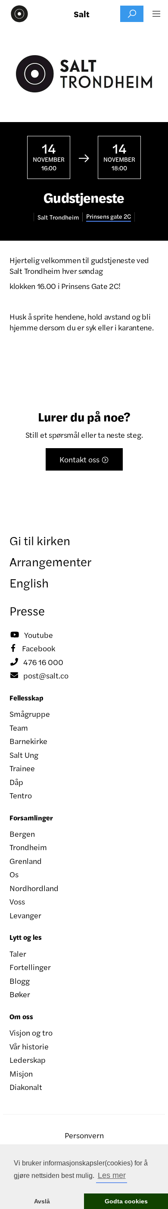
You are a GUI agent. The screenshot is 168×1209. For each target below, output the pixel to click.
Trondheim (28, 847)
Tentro (20, 795)
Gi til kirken (39, 540)
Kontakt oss (84, 459)
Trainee (22, 768)
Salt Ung (23, 754)
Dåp (16, 781)
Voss (17, 901)
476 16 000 (36, 661)
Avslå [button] (42, 1201)
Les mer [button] (112, 1175)
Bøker (19, 994)
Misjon (21, 1073)
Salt (82, 13)
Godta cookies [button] (126, 1201)
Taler (17, 953)
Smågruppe (29, 713)
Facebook (33, 648)
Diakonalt (25, 1086)
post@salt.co (39, 675)
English (29, 582)
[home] (17, 14)
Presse (27, 610)
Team (18, 727)
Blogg (19, 980)
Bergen (22, 833)
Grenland (25, 860)
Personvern (84, 1135)
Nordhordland (34, 887)
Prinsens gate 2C (108, 216)
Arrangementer (50, 561)
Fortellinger (30, 966)
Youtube (31, 634)
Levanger (25, 915)
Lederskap (27, 1059)
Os (14, 874)
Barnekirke (28, 740)
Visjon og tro (31, 1032)
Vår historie (29, 1046)
